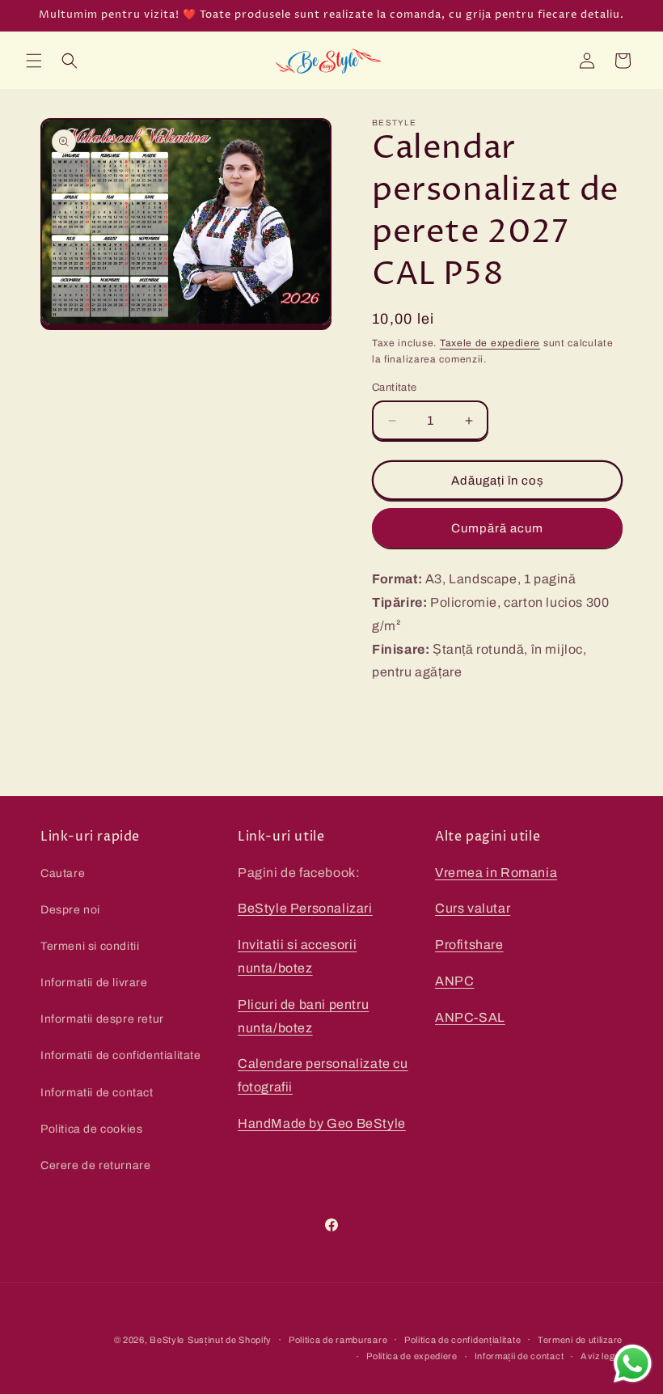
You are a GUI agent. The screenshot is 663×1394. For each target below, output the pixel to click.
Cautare (62, 873)
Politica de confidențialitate (462, 1340)
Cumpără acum (497, 528)
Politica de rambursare (338, 1340)
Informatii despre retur (102, 1019)
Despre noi (70, 910)
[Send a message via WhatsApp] (632, 1363)
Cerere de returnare (95, 1165)
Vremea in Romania (496, 872)
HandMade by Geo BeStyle (322, 1123)
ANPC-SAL (470, 1017)
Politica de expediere (412, 1356)
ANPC (454, 981)
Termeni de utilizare (580, 1340)
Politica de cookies (91, 1129)
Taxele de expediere (490, 343)
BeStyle (167, 1340)
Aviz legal (602, 1356)
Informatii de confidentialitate (120, 1055)
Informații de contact (519, 1356)
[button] (34, 60)
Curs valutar (472, 908)
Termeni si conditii (89, 946)
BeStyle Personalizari (305, 908)
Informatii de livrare (94, 983)
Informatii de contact (97, 1093)
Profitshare (469, 944)
